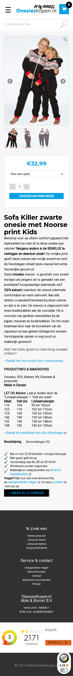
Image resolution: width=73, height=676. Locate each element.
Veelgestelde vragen (36, 567)
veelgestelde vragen (22, 482)
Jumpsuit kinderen (36, 547)
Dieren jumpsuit (37, 535)
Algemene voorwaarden (36, 579)
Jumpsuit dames (36, 543)
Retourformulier (36, 571)
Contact (36, 575)
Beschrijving (12, 442)
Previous (10, 81)
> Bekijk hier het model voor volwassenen (33, 361)
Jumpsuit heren (37, 539)
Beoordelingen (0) (38, 442)
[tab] (15, 441)
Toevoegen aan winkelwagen (36, 196)
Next (63, 81)
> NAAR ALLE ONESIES (26, 493)
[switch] (64, 670)
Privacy (36, 583)
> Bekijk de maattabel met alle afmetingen (33, 433)
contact (58, 482)
